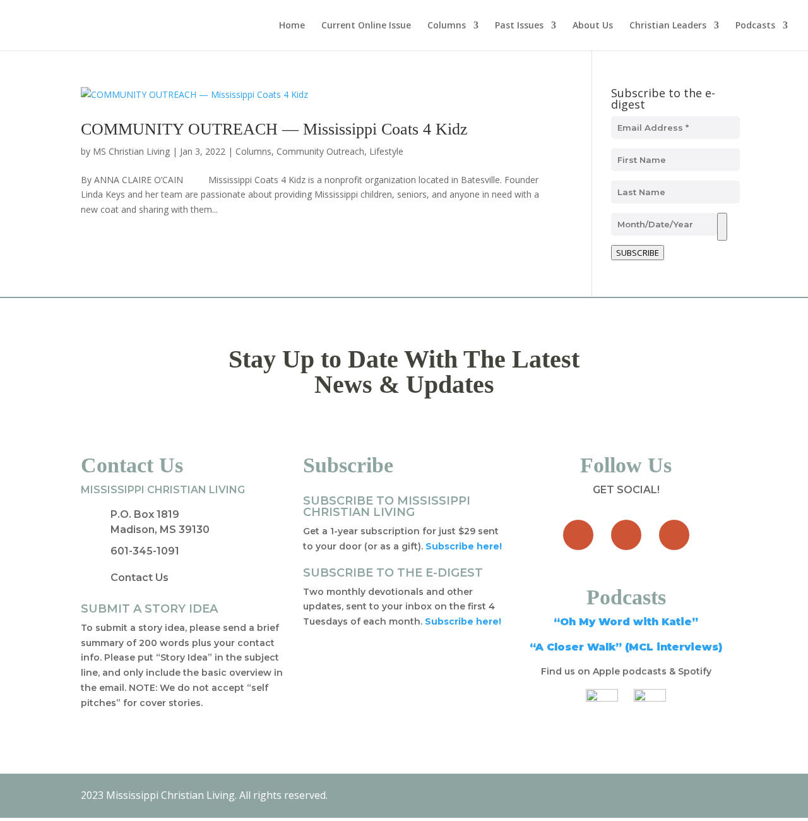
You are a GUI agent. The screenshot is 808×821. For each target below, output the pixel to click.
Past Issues (519, 26)
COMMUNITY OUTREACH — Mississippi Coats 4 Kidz (274, 129)
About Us (593, 26)
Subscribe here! (463, 621)
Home (292, 26)
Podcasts (755, 26)
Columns (446, 26)
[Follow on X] (626, 535)
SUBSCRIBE (637, 252)
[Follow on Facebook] (578, 535)
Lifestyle (386, 151)
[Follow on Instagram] (674, 535)
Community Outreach (320, 151)
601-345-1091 (144, 551)
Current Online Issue (366, 26)
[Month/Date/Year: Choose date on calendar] (722, 227)
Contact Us (139, 578)
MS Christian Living (131, 151)
